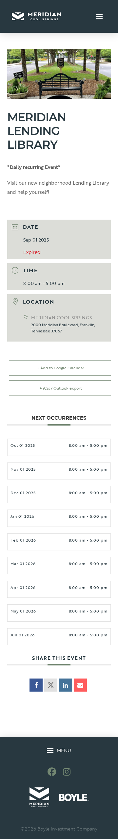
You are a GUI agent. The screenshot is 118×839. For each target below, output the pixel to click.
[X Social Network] (50, 685)
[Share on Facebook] (36, 685)
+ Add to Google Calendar (60, 368)
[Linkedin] (65, 685)
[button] (99, 16)
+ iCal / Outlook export (60, 388)
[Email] (80, 685)
